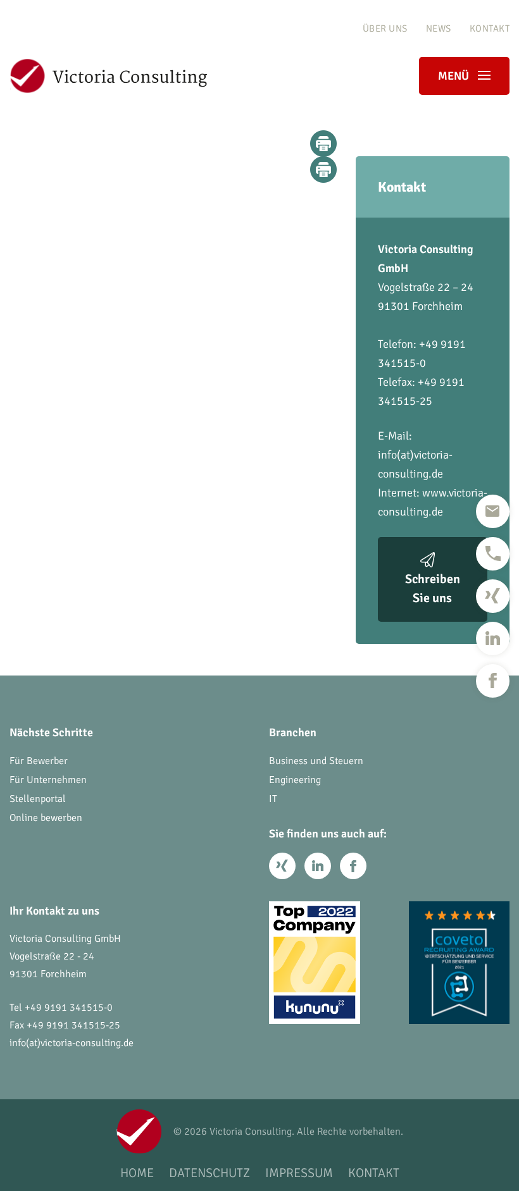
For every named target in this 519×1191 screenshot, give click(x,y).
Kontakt (490, 28)
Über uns (385, 28)
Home (137, 1173)
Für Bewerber (38, 761)
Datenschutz (209, 1173)
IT (273, 799)
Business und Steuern (316, 761)
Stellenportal (37, 799)
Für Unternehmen (48, 780)
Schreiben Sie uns (432, 588)
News (438, 28)
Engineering (295, 780)
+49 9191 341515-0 (69, 1007)
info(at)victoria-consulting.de (71, 1043)
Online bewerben (45, 817)
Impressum (299, 1173)
